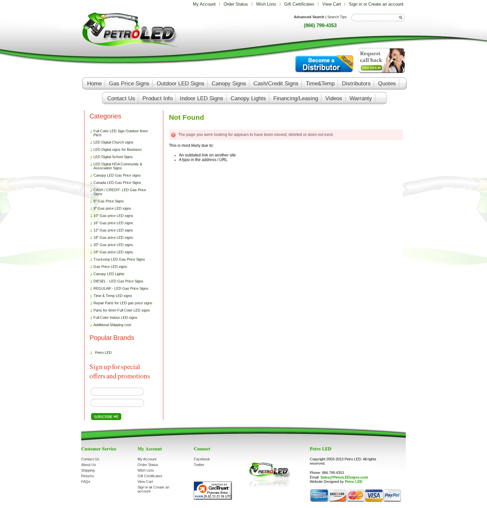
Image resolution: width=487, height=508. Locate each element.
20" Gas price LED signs (113, 245)
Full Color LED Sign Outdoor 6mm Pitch (120, 133)
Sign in (355, 4)
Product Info (157, 98)
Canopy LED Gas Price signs (117, 175)
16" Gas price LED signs (113, 223)
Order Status (236, 4)
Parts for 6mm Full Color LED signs (121, 310)
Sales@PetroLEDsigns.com (344, 477)
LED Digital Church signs (113, 142)
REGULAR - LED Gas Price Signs (120, 288)
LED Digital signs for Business (117, 149)
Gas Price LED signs (108, 267)
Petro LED (103, 353)
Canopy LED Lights (109, 274)
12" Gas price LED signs (113, 230)
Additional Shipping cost (112, 325)
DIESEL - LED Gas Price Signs (118, 281)
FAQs (85, 482)
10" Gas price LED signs (113, 216)
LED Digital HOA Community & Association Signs (117, 166)
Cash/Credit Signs (275, 83)
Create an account (386, 4)
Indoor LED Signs (201, 98)
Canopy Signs (229, 83)
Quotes (387, 83)
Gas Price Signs (129, 83)
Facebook (202, 459)
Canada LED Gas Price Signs (115, 183)
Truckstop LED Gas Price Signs (117, 259)
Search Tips (337, 17)
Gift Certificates (299, 4)
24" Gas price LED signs (113, 252)
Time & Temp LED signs (112, 296)
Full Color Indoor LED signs (115, 317)
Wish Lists (266, 4)
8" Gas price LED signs (112, 208)
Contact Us (90, 459)
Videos (333, 98)
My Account (204, 4)
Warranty (361, 98)
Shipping (88, 470)
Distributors (356, 83)
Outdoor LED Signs (180, 83)
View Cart (332, 4)
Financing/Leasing (295, 98)
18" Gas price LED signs (113, 237)
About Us (88, 465)
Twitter (199, 465)
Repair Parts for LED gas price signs (121, 303)
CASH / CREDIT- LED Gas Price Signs (119, 192)
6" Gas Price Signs (108, 201)
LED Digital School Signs (113, 157)
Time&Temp (320, 83)
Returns (87, 476)
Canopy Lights (248, 98)
